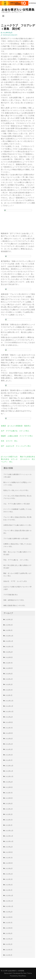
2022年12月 (9, 830)
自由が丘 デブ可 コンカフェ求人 (15, 581)
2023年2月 (9, 820)
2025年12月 (9, 636)
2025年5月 (9, 674)
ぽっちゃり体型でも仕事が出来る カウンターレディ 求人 (9, 459)
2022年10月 (9, 841)
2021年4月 (8, 939)
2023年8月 (9, 787)
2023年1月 (8, 825)
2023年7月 (9, 793)
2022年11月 (9, 836)
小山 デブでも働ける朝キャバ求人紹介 (16, 504)
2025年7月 (9, 663)
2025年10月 (9, 646)
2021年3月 (8, 944)
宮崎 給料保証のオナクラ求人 (13, 600)
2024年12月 (9, 701)
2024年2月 (9, 755)
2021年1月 (8, 955)
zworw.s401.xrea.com (10, 35)
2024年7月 (9, 728)
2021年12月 (9, 895)
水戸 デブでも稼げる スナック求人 (15, 431)
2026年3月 (9, 619)
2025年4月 (9, 679)
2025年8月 (9, 657)
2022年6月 (9, 863)
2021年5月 (8, 933)
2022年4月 (9, 874)
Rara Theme (27, 973)
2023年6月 (9, 798)
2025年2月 (9, 690)
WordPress (22, 976)
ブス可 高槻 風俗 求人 (10, 595)
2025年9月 (9, 652)
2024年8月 (9, 722)
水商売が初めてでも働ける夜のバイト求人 (17, 525)
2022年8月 (9, 852)
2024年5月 (9, 738)
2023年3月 (9, 814)
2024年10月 (9, 711)
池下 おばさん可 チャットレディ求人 (16, 446)
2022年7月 (9, 858)
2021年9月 (8, 912)
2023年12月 (9, 766)
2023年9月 (9, 782)
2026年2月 (9, 625)
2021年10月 (9, 906)
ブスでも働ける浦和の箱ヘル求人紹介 (16, 538)
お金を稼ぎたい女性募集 (18, 9)
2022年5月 (9, 868)
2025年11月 (9, 641)
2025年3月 (9, 684)
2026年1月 (8, 630)
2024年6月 (9, 733)
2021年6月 (8, 928)
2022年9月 (9, 847)
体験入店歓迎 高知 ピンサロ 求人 (14, 605)
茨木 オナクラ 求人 (9, 441)
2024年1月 (8, 760)
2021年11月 (9, 901)
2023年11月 (9, 771)
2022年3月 (9, 879)
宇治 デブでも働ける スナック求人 (16, 560)
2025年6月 (9, 668)
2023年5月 (9, 803)
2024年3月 (9, 749)
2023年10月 (9, 776)
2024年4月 (9, 744)
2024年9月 (9, 717)
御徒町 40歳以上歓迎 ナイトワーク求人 (17, 436)
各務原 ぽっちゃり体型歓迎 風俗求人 (16, 426)
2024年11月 (9, 706)
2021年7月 (8, 923)
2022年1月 (8, 890)
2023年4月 (9, 809)
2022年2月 (9, 885)
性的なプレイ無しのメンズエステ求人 (16, 490)
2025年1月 (8, 695)
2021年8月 (8, 917)
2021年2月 (8, 950)
